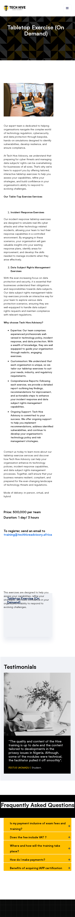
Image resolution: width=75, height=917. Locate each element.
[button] (67, 8)
